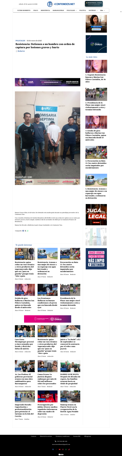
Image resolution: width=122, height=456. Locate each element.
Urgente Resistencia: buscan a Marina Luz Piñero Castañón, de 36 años (95, 78)
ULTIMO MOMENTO (23, 10)
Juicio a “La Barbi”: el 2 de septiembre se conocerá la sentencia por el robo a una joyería (70, 344)
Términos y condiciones (62, 436)
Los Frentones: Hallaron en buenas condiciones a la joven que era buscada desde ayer (47, 303)
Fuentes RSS (76, 436)
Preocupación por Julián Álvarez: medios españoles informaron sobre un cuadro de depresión (47, 409)
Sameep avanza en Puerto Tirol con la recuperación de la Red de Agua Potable (69, 408)
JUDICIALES (19, 334)
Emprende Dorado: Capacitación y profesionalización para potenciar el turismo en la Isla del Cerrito (24, 410)
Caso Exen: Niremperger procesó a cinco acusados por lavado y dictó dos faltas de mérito (24, 344)
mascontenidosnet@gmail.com (61, 444)
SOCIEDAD (92, 10)
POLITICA (82, 10)
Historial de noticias (46, 436)
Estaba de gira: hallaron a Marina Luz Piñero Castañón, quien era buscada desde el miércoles (24, 303)
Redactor (21, 51)
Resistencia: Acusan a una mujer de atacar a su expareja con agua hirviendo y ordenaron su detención (47, 268)
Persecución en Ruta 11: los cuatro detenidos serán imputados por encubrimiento (69, 267)
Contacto (33, 436)
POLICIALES (71, 10)
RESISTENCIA (45, 10)
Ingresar (88, 436)
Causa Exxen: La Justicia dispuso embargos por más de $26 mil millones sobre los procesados (47, 379)
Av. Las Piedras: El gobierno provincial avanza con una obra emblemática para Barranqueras (24, 379)
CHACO (35, 10)
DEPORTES (41, 399)
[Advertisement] (47, 25)
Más (101, 10)
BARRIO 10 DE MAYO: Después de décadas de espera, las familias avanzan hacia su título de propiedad (70, 379)
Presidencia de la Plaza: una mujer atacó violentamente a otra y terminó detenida (70, 301)
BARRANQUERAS (58, 10)
